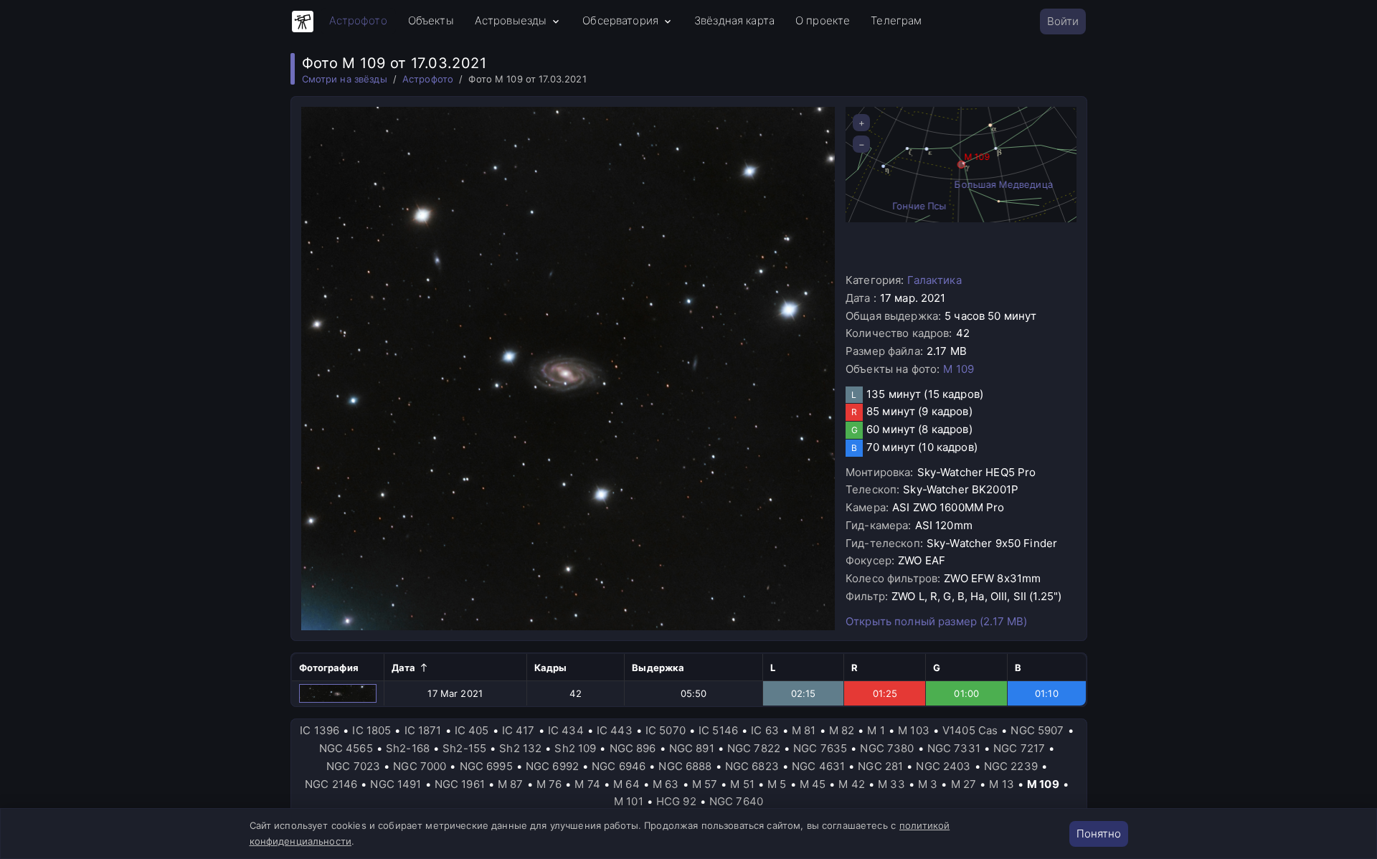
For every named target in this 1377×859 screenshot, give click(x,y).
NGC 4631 (818, 766)
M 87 (511, 784)
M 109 (958, 369)
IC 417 (518, 730)
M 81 (804, 730)
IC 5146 (718, 730)
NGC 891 (691, 748)
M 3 (927, 784)
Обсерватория (620, 20)
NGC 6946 (618, 766)
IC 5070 (665, 730)
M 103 (913, 730)
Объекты (431, 20)
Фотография (329, 667)
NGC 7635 (820, 748)
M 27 (964, 784)
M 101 (628, 801)
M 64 (626, 784)
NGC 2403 (943, 766)
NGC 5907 (1037, 730)
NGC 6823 (752, 766)
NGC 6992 (552, 766)
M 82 (842, 730)
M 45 (813, 784)
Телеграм (896, 20)
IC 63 (765, 730)
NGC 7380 (887, 748)
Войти (1063, 21)
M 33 (891, 784)
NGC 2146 (331, 784)
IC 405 (472, 730)
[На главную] (302, 21)
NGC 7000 (419, 766)
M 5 (776, 784)
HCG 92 (676, 801)
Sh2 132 (520, 748)
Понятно (1098, 833)
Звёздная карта (734, 20)
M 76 (549, 784)
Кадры (550, 667)
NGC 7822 (753, 748)
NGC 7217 (1019, 748)
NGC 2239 (1011, 766)
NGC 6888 (684, 766)
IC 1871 (423, 730)
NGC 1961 (460, 784)
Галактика (934, 280)
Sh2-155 (464, 748)
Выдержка (658, 667)
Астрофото (358, 20)
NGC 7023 (353, 766)
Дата (404, 667)
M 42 (851, 784)
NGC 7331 (953, 748)
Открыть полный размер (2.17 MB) (936, 621)
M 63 (666, 784)
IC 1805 (371, 730)
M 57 (705, 784)
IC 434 (566, 730)
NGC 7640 (736, 801)
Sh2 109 (575, 748)
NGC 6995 (486, 766)
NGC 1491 (395, 784)
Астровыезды (511, 20)
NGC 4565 (346, 748)
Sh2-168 (408, 748)
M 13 (1001, 784)
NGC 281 (880, 766)
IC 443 (615, 730)
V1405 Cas (970, 730)
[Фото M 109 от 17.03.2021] (338, 693)
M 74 (587, 784)
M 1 (875, 730)
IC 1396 (319, 730)
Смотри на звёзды (344, 79)
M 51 (742, 784)
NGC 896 (633, 748)
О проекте (822, 20)
